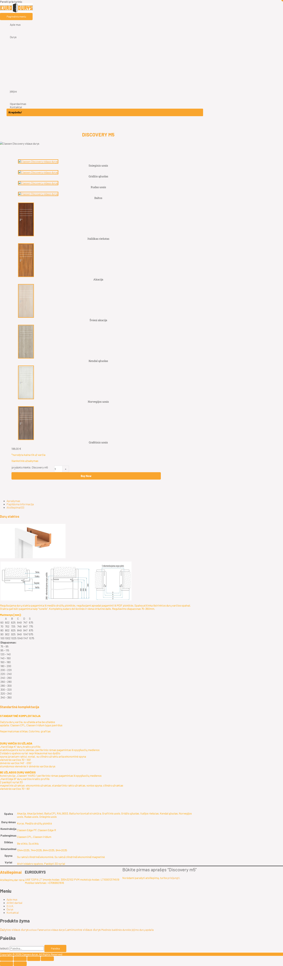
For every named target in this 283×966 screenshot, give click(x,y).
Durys (10, 909)
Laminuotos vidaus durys (83, 929)
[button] (98, 516)
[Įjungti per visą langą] (20, 958)
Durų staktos (9, 516)
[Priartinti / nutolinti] (6, 958)
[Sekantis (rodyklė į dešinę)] (20, 963)
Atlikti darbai (14, 902)
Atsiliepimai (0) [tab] (15, 507)
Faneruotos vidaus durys (51, 929)
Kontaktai (13, 912)
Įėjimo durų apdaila (143, 929)
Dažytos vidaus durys (14, 929)
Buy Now (86, 475)
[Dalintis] (33, 958)
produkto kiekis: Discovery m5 (30, 467)
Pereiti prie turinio (11, 1)
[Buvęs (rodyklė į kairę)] (6, 963)
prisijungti (173, 877)
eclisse (33, 929)
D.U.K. (10, 906)
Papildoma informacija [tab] (20, 504)
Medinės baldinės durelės (116, 929)
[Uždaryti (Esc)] (47, 958)
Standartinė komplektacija (19, 707)
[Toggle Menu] (105, 28)
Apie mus (12, 899)
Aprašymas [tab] (13, 500)
